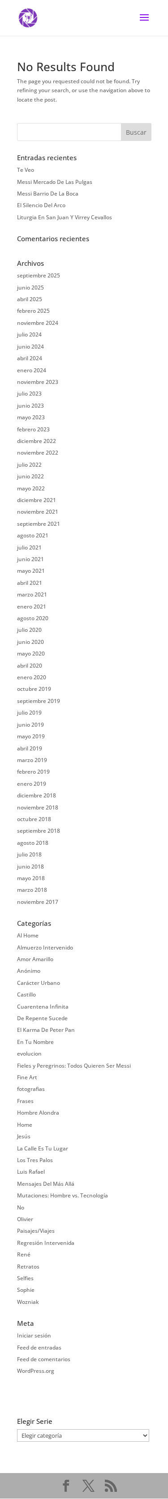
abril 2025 (29, 299)
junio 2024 (30, 346)
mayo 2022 (31, 488)
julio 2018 (29, 854)
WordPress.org (35, 1371)
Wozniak (28, 1302)
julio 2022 (29, 464)
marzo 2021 (32, 594)
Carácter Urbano (38, 983)
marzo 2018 (32, 890)
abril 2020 (29, 665)
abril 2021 (29, 583)
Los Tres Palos (35, 1160)
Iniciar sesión (34, 1335)
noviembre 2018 (37, 807)
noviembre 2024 (37, 323)
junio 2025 (30, 287)
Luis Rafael (31, 1171)
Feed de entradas (39, 1347)
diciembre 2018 (36, 795)
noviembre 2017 (37, 902)
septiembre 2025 (38, 275)
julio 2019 (29, 712)
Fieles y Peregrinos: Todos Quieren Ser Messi (74, 1065)
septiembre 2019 (38, 701)
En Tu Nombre (35, 1042)
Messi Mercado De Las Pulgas (54, 182)
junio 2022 (30, 476)
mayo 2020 (31, 653)
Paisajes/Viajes (36, 1231)
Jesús (23, 1136)
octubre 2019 (34, 689)
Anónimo (28, 971)
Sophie (25, 1290)
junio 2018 (30, 866)
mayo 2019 (31, 736)
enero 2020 (31, 677)
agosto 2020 (32, 618)
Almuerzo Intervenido (45, 947)
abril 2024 (29, 358)
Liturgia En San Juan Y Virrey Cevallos (64, 217)
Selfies (25, 1278)
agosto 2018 (32, 843)
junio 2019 (30, 724)
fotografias (31, 1089)
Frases (25, 1101)
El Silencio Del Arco (41, 205)
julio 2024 (29, 334)
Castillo (26, 994)
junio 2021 (30, 559)
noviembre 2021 (37, 511)
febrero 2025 (33, 311)
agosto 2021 (32, 535)
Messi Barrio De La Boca (47, 193)
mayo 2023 (31, 417)
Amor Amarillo (35, 959)
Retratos (28, 1266)
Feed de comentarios (43, 1359)
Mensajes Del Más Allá (45, 1184)
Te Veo (25, 170)
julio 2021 (29, 547)
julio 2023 (29, 393)
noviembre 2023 (37, 382)
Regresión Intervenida (45, 1243)
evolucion (29, 1053)
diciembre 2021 (36, 500)
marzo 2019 (32, 760)
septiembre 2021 (38, 524)
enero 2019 (31, 784)
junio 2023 (30, 405)
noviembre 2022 (37, 452)
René (23, 1254)
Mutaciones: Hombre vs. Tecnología (62, 1195)
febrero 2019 (33, 771)
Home (24, 1125)
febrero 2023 (33, 429)
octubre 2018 (34, 819)
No (20, 1207)
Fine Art (27, 1077)
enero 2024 (31, 370)
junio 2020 (30, 642)
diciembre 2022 (36, 441)
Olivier (25, 1219)
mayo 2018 (31, 878)
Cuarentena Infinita (43, 1006)
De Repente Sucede (42, 1018)
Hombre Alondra (38, 1112)
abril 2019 (29, 748)
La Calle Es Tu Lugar (42, 1148)
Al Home (28, 935)
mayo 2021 (31, 571)
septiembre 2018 (38, 831)
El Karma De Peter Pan (46, 1030)
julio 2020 (29, 630)
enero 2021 (31, 606)
